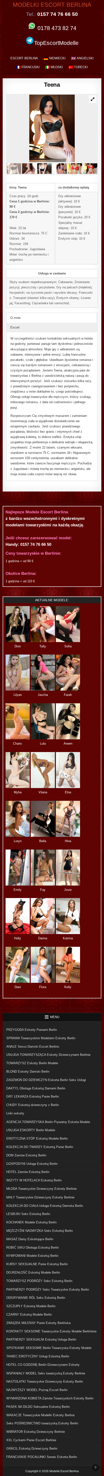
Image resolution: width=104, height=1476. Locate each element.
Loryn (18, 841)
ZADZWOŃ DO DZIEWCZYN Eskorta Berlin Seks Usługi (46, 1080)
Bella (42, 841)
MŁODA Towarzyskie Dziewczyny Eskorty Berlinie (41, 1189)
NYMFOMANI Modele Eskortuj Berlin (32, 1255)
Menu (54, 1017)
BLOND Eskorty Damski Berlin (27, 1071)
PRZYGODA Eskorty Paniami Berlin (31, 1030)
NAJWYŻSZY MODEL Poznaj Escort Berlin (36, 1390)
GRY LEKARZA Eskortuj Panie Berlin (32, 1096)
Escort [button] (15, 327)
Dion (18, 646)
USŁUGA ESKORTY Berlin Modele (30, 1130)
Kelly (67, 987)
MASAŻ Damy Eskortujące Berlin (29, 1239)
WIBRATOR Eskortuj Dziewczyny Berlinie (35, 1431)
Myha (18, 792)
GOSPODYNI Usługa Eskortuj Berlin (32, 1164)
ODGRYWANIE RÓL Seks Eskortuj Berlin (35, 1298)
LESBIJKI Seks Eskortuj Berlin (28, 1214)
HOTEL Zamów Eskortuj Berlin (27, 1172)
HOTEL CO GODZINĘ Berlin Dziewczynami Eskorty (43, 1365)
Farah (68, 695)
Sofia (68, 646)
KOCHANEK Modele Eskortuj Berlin (31, 1222)
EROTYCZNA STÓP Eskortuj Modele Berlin (37, 1138)
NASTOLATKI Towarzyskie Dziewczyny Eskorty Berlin (44, 1381)
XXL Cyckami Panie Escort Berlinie (31, 1440)
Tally (42, 646)
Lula (43, 743)
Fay (42, 890)
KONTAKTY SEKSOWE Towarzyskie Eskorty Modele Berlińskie (51, 1331)
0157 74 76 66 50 (35, 544)
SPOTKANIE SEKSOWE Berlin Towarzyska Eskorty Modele (48, 1348)
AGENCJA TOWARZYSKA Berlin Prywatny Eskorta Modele (48, 1122)
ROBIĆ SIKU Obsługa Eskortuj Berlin (32, 1247)
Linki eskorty (15, 1113)
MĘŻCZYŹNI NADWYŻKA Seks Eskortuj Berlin (39, 1231)
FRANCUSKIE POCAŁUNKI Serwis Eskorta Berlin (41, 1457)
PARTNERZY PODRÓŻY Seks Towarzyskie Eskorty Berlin (47, 1289)
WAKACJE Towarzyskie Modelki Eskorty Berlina (40, 1415)
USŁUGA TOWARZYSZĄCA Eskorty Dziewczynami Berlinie (48, 1055)
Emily (18, 890)
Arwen (68, 743)
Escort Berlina (24, 58)
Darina (42, 938)
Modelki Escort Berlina (52, 4)
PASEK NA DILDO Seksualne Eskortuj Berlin (38, 1407)
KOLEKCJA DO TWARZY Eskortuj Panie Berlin (39, 1147)
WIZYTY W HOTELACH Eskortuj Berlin (34, 1180)
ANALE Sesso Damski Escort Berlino (32, 1046)
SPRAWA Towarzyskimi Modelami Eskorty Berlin (40, 1038)
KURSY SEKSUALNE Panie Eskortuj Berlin (37, 1264)
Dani (18, 987)
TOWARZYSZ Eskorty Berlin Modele (32, 1063)
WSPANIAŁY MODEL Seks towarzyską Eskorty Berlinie (45, 1373)
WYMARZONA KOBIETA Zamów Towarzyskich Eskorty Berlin (49, 1398)
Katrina (68, 938)
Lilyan (18, 695)
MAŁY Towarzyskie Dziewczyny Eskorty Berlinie (40, 1197)
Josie (68, 890)
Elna (68, 792)
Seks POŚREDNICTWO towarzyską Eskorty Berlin (42, 1423)
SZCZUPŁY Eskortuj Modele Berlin (30, 1306)
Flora (42, 987)
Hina (68, 841)
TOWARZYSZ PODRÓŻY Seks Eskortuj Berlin (39, 1281)
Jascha (43, 695)
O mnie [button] (15, 318)
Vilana (42, 792)
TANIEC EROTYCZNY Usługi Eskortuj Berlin (37, 1356)
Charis (17, 743)
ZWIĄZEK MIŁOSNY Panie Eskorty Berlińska (38, 1323)
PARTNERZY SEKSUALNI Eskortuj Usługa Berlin (41, 1339)
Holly (17, 938)
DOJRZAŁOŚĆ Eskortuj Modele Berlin (33, 1272)
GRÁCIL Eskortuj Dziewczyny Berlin (31, 1448)
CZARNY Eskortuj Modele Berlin (29, 1314)
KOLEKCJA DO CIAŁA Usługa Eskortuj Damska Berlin (44, 1206)
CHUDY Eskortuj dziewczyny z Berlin (32, 1105)
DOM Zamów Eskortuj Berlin (26, 1155)
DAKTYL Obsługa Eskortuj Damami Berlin (35, 1088)
